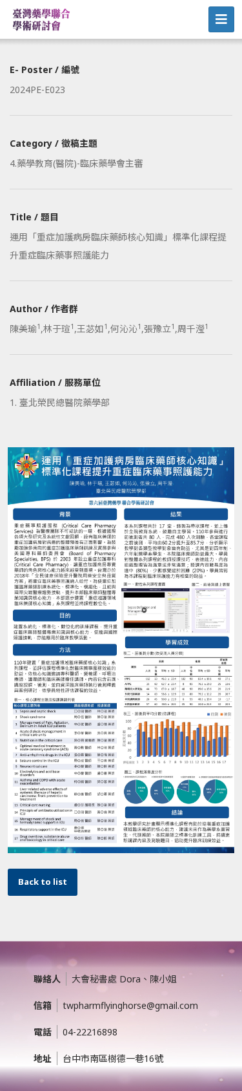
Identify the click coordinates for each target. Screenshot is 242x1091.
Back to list (42, 881)
